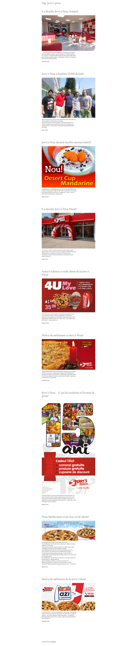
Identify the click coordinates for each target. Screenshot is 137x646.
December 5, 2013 (45, 61)
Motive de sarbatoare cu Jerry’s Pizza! (62, 335)
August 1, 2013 (45, 129)
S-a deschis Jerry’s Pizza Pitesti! (59, 209)
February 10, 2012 (45, 322)
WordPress (53, 641)
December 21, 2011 (45, 380)
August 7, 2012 (45, 259)
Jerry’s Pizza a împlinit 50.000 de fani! (63, 73)
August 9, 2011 (45, 566)
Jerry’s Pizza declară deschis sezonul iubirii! (66, 142)
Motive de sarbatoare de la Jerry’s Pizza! (64, 579)
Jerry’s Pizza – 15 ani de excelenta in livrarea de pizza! (68, 394)
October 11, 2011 (45, 504)
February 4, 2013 (45, 196)
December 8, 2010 (45, 621)
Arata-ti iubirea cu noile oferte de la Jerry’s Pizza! (65, 273)
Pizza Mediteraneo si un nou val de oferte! (65, 516)
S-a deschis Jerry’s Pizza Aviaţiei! (60, 11)
